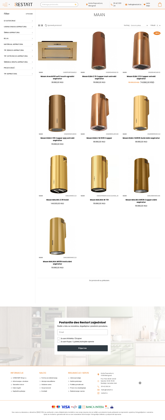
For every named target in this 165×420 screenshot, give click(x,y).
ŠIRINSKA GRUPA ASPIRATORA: (16, 62)
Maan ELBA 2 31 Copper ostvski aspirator (141, 77)
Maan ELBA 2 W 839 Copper (99, 138)
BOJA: (6, 38)
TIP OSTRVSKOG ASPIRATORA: (16, 56)
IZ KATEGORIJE (9, 21)
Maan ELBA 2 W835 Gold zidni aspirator (141, 138)
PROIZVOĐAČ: (9, 68)
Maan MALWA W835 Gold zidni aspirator (57, 262)
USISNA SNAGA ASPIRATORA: (15, 26)
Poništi (30, 14)
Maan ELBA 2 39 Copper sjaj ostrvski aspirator (57, 139)
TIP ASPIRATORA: (10, 74)
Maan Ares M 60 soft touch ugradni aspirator (57, 77)
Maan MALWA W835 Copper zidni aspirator (141, 201)
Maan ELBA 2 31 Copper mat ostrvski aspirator (99, 77)
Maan (41, 72)
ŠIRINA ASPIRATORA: (12, 32)
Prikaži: (153, 25)
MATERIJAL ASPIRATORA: (13, 44)
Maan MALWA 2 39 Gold (57, 200)
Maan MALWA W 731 (99, 200)
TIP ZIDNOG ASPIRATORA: (14, 50)
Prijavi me (82, 348)
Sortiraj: (127, 25)
